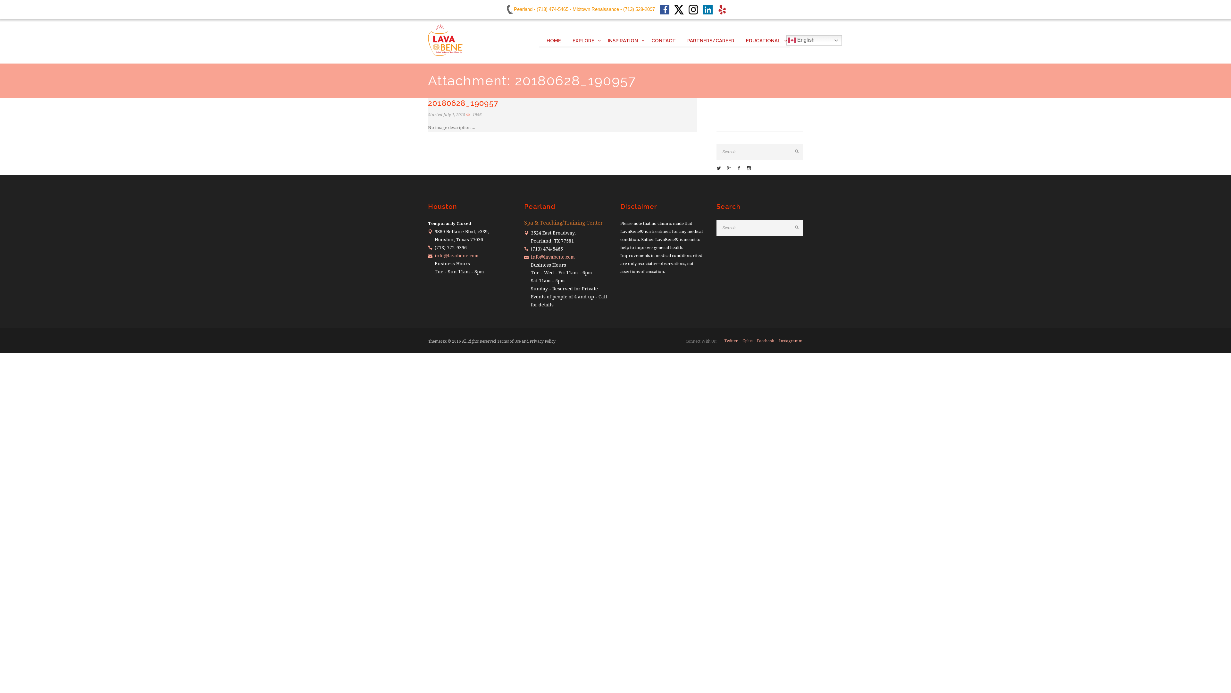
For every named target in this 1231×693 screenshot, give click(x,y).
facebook (765, 341)
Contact (663, 41)
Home (554, 41)
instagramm (790, 341)
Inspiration (623, 41)
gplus (747, 341)
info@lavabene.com (457, 255)
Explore (583, 41)
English (805, 40)
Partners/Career (710, 41)
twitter (731, 341)
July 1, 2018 (454, 114)
